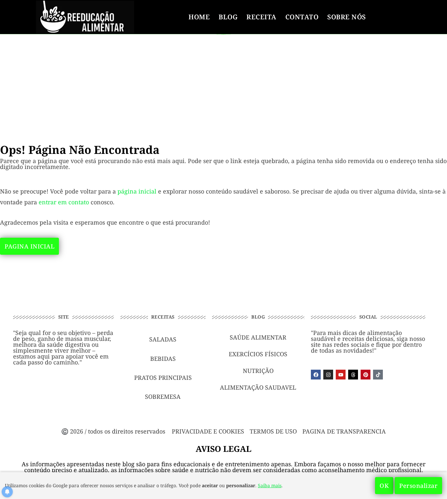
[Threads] (353, 374)
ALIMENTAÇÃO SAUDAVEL (258, 387)
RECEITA (261, 16)
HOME (199, 16)
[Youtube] (341, 374)
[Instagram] (328, 374)
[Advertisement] (223, 82)
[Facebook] (316, 374)
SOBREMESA (163, 396)
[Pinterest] (365, 374)
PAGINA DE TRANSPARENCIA (344, 431)
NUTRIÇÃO (258, 371)
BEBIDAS (163, 358)
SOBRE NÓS (346, 16)
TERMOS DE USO (273, 431)
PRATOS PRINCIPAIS (163, 377)
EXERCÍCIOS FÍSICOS (258, 354)
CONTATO (302, 16)
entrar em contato (64, 202)
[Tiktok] (378, 374)
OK (384, 486)
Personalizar (418, 486)
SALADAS (162, 339)
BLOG (228, 16)
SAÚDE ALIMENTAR (258, 337)
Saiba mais (269, 485)
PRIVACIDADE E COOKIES (208, 431)
